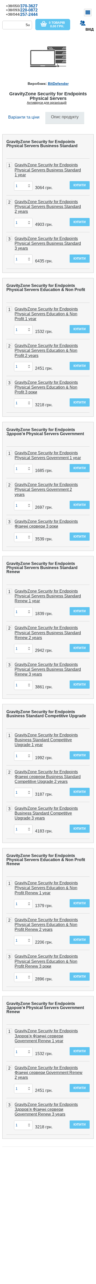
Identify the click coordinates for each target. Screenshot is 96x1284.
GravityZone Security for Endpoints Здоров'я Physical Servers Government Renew (45, 1007)
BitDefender (58, 84)
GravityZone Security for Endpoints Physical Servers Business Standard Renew (42, 567)
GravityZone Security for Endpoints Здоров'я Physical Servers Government (45, 431)
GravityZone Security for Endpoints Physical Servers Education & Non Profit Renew (45, 859)
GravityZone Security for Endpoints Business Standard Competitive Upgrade (46, 714)
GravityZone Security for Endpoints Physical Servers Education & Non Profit (45, 287)
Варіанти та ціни (23, 117)
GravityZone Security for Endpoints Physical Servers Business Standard (42, 144)
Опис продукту (65, 117)
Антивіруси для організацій (47, 103)
